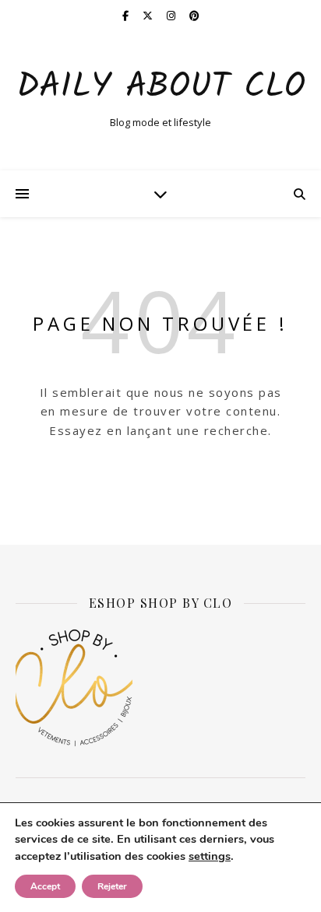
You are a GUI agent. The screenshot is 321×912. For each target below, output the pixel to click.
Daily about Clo (160, 87)
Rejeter (112, 886)
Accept (45, 886)
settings (210, 856)
